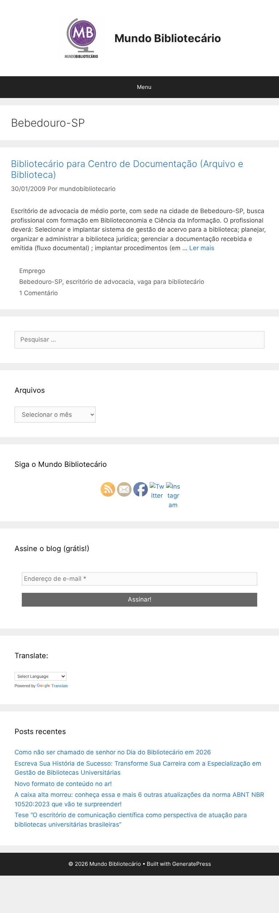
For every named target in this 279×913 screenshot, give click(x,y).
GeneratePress (191, 863)
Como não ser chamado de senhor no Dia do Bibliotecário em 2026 (113, 752)
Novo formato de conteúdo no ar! (63, 783)
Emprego (32, 270)
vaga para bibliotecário (170, 281)
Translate (59, 686)
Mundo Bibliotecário (167, 38)
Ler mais (201, 248)
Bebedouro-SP (40, 281)
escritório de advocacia (100, 281)
